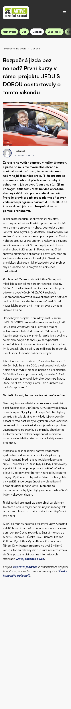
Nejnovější (9, 31)
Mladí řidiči (54, 31)
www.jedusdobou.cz (30, 559)
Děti (24, 31)
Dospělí (37, 31)
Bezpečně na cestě (15, 48)
